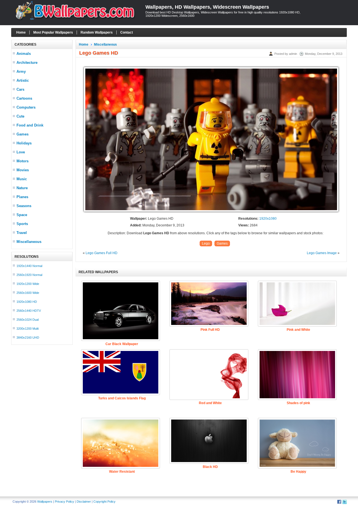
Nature (22, 188)
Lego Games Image (322, 253)
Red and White (210, 403)
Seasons (24, 206)
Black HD (210, 467)
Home (21, 32)
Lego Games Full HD (101, 253)
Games (23, 134)
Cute (20, 116)
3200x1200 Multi (28, 328)
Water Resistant (122, 472)
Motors (23, 161)
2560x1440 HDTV (29, 310)
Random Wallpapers (97, 32)
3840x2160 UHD (28, 337)
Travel (22, 233)
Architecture (27, 62)
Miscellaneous (29, 242)
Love (21, 152)
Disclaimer (84, 501)
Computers (26, 107)
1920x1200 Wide (28, 283)
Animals (24, 53)
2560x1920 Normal (29, 275)
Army (21, 71)
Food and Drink (30, 125)
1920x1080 (268, 219)
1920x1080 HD (27, 301)
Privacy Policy (64, 501)
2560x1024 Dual (28, 319)
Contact (126, 32)
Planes (22, 197)
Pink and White (298, 330)
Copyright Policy (104, 501)
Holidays (24, 143)
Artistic (23, 80)
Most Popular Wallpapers (53, 32)
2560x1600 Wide (28, 292)
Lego (206, 243)
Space (22, 215)
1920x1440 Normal (29, 266)
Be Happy (298, 472)
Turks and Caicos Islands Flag (122, 398)
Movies (23, 170)
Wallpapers (44, 501)
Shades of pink (298, 403)
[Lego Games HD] (211, 212)
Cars (20, 89)
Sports (22, 224)
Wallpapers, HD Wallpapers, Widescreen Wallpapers (207, 7)
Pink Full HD (210, 330)
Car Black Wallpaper (121, 344)
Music (22, 179)
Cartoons (24, 98)
